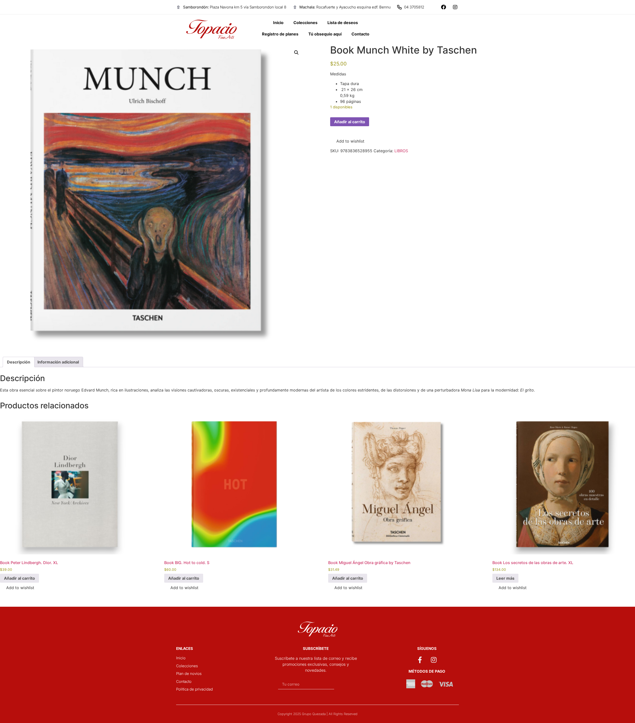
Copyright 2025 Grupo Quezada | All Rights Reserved (317, 714)
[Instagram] (455, 7)
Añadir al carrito (349, 121)
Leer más (505, 578)
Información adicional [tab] (58, 362)
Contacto (360, 33)
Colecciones (305, 22)
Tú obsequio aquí (325, 33)
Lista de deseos (342, 22)
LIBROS (401, 150)
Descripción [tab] (18, 362)
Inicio (278, 22)
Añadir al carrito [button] (19, 578)
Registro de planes (280, 33)
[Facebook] (443, 7)
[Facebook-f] (419, 659)
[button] (296, 52)
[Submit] (345, 684)
